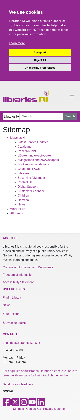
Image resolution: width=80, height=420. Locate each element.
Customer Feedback (31, 191)
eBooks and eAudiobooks (35, 155)
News (21, 204)
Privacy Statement (55, 408)
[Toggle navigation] (72, 95)
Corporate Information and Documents (28, 267)
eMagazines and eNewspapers (38, 160)
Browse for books (14, 322)
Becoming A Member (31, 177)
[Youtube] (32, 404)
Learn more (17, 43)
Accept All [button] (40, 52)
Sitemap (18, 408)
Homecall (24, 200)
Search (70, 116)
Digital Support (27, 186)
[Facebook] (7, 404)
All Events (17, 213)
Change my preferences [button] (40, 67)
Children (23, 195)
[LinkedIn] (41, 404)
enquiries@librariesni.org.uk (21, 342)
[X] (15, 404)
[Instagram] (24, 404)
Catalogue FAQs (29, 168)
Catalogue (24, 146)
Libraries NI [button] (17, 137)
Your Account (11, 313)
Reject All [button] (40, 60)
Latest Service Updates (33, 142)
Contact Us (25, 182)
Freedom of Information (18, 274)
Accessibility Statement (18, 282)
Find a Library (12, 297)
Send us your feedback (18, 384)
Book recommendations (33, 164)
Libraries (23, 173)
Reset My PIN (27, 151)
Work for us (17, 208)
